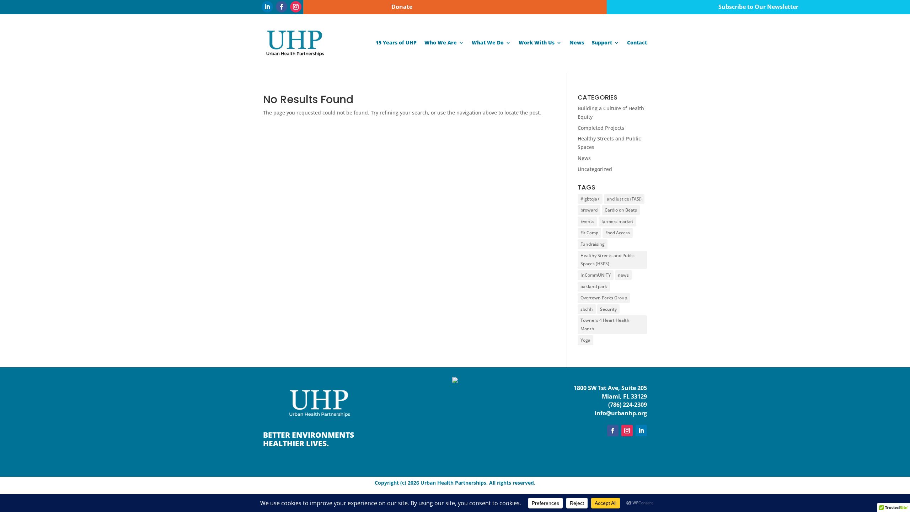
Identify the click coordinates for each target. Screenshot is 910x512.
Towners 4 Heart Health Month (605, 324)
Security (608, 309)
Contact (637, 42)
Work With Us (537, 42)
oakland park (593, 286)
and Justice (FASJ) (624, 199)
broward (589, 210)
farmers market (617, 221)
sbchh (586, 309)
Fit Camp (589, 233)
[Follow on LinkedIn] (267, 6)
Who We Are (440, 42)
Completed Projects (601, 127)
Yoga (585, 340)
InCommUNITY (595, 275)
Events (587, 221)
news (623, 275)
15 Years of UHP (396, 42)
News (576, 42)
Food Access (617, 233)
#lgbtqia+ (590, 199)
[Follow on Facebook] (281, 6)
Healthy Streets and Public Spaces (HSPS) (607, 259)
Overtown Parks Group (603, 298)
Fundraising (592, 244)
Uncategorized (595, 169)
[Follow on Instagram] (295, 6)
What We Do (488, 42)
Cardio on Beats (621, 210)
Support (602, 42)
